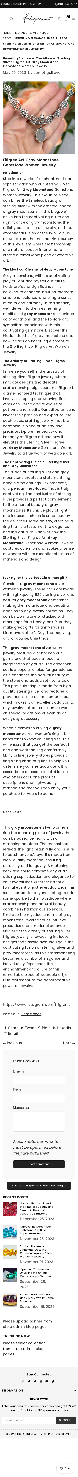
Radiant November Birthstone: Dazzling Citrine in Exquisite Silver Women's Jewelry (36, 1251)
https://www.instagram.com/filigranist (37, 1004)
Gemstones (31, 1014)
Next (67, 1043)
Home (7, 33)
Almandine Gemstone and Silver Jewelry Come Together (37, 1298)
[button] (66, 18)
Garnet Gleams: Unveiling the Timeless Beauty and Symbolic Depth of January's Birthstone (37, 1208)
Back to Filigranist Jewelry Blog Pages (40, 1185)
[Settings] (72, 18)
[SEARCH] (11, 18)
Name (18, 1071)
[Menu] (4, 18)
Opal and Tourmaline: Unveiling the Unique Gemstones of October (35, 1273)
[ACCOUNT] (59, 18)
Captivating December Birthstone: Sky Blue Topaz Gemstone (35, 1230)
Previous (14, 1043)
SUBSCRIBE (66, 1420)
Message (21, 1107)
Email (18, 1089)
